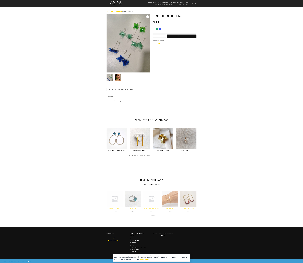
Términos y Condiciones (113, 240)
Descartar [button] (299, 261)
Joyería (112, 11)
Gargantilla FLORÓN (114, 209)
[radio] (157, 29)
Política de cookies (144, 259)
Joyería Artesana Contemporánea (116, 4)
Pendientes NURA (188, 209)
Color (154, 27)
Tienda (187, 2)
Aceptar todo (164, 257)
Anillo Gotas (133, 209)
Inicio (108, 11)
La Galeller (116, 2)
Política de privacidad (113, 238)
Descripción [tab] (112, 89)
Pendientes (119, 11)
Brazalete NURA (170, 209)
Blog (187, 4)
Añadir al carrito (183, 36)
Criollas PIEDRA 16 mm (151, 209)
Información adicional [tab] (126, 89)
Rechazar (174, 257)
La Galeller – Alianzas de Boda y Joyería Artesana (165, 2)
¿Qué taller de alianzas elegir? (164, 4)
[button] (147, 16)
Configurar (184, 257)
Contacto (181, 4)
